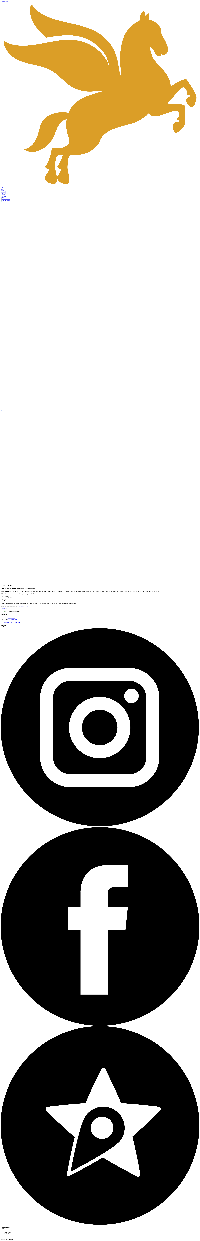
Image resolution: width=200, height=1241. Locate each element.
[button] (3, 197)
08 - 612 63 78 (11, 618)
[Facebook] (100, 1025)
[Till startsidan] (100, 186)
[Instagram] (100, 826)
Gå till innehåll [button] (4, 1)
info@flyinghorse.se (12, 619)
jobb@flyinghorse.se (23, 606)
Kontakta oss (4, 608)
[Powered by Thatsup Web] (7, 1239)
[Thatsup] (100, 1224)
